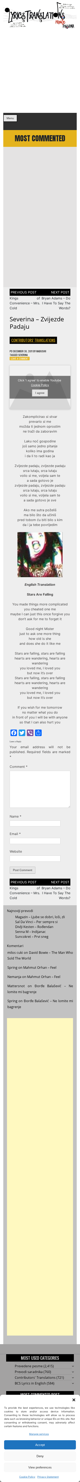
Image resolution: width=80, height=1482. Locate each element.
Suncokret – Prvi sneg (31, 936)
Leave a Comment (20, 358)
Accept (40, 1445)
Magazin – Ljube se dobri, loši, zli (40, 917)
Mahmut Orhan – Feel (39, 967)
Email (15, 834)
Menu (10, 118)
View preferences (40, 1467)
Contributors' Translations (33, 340)
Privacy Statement (48, 1476)
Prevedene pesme (29, 1366)
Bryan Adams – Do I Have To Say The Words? (56, 303)
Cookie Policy (27, 1476)
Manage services (39, 1434)
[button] (74, 1400)
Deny (40, 1456)
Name (15, 816)
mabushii (41, 351)
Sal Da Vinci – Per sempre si (36, 922)
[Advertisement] (40, 71)
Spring (12, 967)
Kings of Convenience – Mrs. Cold (25, 303)
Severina (23, 355)
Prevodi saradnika (29, 1372)
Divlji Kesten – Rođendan (34, 927)
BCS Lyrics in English (30, 1383)
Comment (18, 767)
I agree (40, 392)
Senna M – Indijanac (30, 931)
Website (16, 851)
